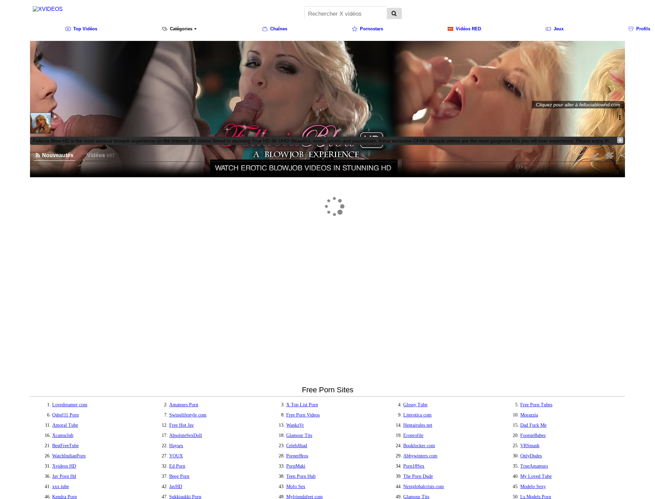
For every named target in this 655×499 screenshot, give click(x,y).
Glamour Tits (299, 435)
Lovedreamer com (69, 404)
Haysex (176, 445)
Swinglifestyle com (187, 415)
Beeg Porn (179, 476)
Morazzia (529, 415)
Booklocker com (419, 445)
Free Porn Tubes (536, 404)
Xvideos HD (64, 466)
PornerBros (297, 455)
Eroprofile (413, 435)
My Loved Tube (536, 476)
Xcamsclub (62, 435)
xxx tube (60, 486)
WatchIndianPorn (69, 455)
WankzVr (295, 425)
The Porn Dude (418, 476)
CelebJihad (296, 445)
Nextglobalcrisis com (423, 486)
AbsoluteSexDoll (185, 435)
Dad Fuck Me (533, 425)
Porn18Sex (413, 466)
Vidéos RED (468, 28)
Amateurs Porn (183, 404)
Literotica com (417, 415)
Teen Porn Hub (301, 476)
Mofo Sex (295, 486)
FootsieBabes (532, 435)
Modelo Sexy (533, 486)
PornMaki (295, 466)
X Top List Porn (302, 404)
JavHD (175, 486)
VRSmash (529, 445)
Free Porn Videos (303, 415)
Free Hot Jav (181, 425)
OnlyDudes (531, 455)
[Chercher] (394, 14)
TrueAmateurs (534, 466)
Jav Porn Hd (64, 476)
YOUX (176, 455)
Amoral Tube (65, 425)
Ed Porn (177, 466)
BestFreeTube (65, 445)
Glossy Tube (415, 404)
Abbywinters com (420, 455)
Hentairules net (417, 425)
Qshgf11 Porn (65, 415)
